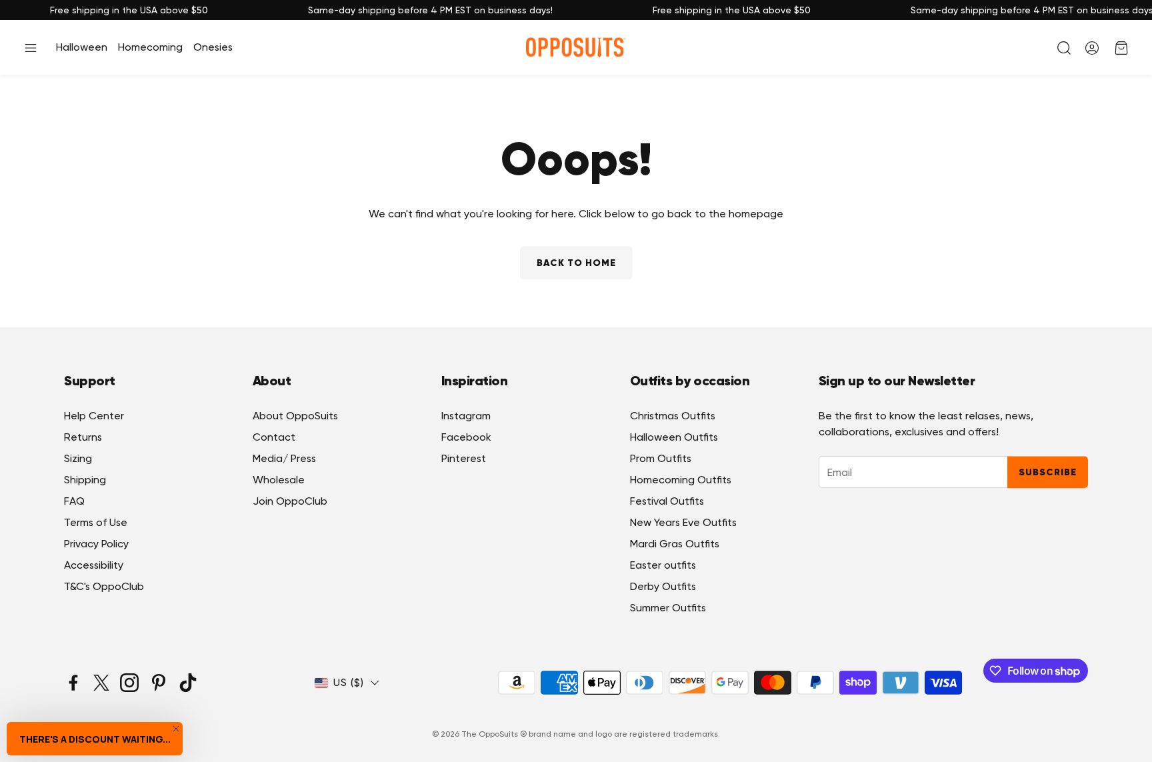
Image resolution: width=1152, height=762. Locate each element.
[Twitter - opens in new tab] (101, 683)
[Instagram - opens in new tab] (129, 682)
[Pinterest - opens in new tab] (158, 682)
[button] (30, 48)
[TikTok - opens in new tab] (188, 682)
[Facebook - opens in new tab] (73, 682)
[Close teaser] (176, 728)
